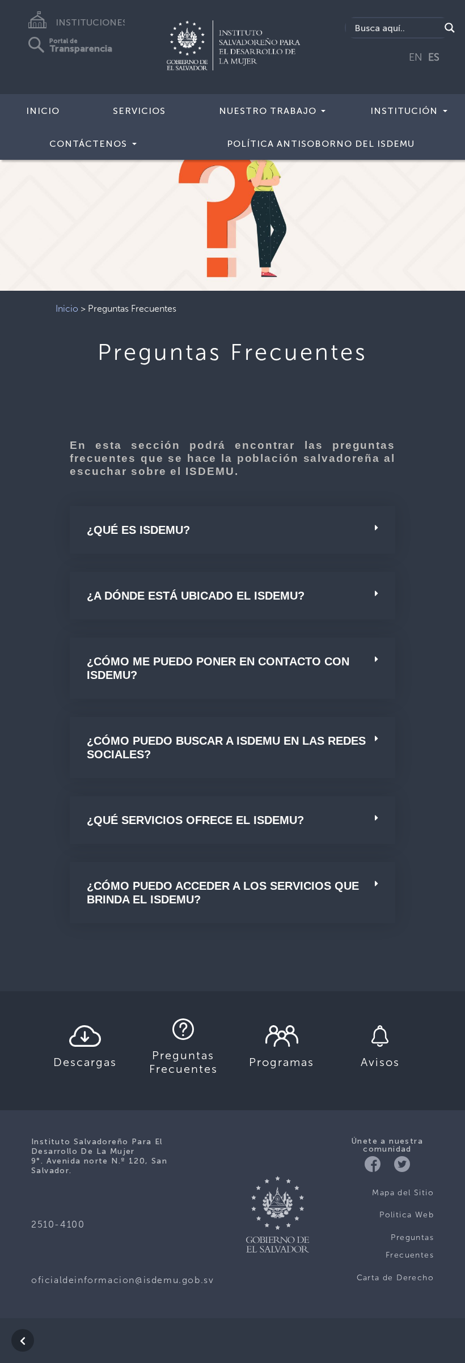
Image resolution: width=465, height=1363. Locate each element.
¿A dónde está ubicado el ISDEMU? (196, 595)
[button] (35, 206)
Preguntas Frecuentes (410, 1246)
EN (415, 57)
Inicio (43, 110)
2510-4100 (57, 1224)
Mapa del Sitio (403, 1193)
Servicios (139, 110)
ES (433, 57)
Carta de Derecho (395, 1278)
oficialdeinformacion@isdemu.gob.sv (122, 1280)
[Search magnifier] (449, 27)
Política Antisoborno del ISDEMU (321, 143)
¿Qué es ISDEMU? (138, 530)
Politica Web (406, 1215)
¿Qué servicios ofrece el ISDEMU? (195, 820)
